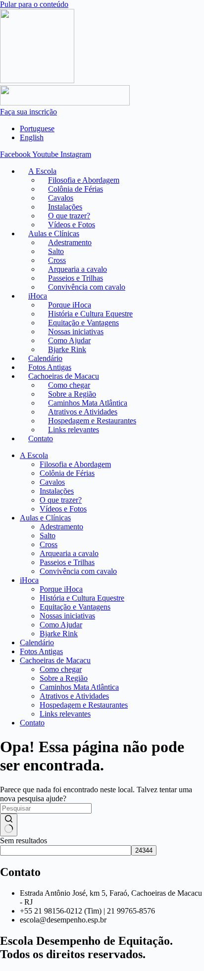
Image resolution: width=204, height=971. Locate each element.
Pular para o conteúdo (34, 4)
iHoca (37, 296)
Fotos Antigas (41, 651)
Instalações (57, 491)
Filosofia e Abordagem (75, 464)
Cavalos (52, 482)
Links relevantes (73, 429)
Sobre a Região (64, 678)
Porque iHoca (61, 589)
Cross (48, 544)
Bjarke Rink (59, 633)
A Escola (34, 455)
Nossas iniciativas (67, 616)
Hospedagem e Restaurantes (84, 705)
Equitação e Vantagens (75, 607)
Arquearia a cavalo (69, 553)
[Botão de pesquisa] (8, 825)
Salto (47, 535)
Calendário (37, 642)
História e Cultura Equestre (82, 598)
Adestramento (61, 526)
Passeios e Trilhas (67, 562)
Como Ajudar (61, 624)
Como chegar (61, 669)
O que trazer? (61, 500)
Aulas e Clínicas (45, 517)
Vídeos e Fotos (63, 509)
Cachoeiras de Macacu (55, 660)
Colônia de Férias (67, 473)
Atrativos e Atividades (74, 696)
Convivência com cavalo (86, 287)
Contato (40, 438)
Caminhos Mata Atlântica (79, 687)
